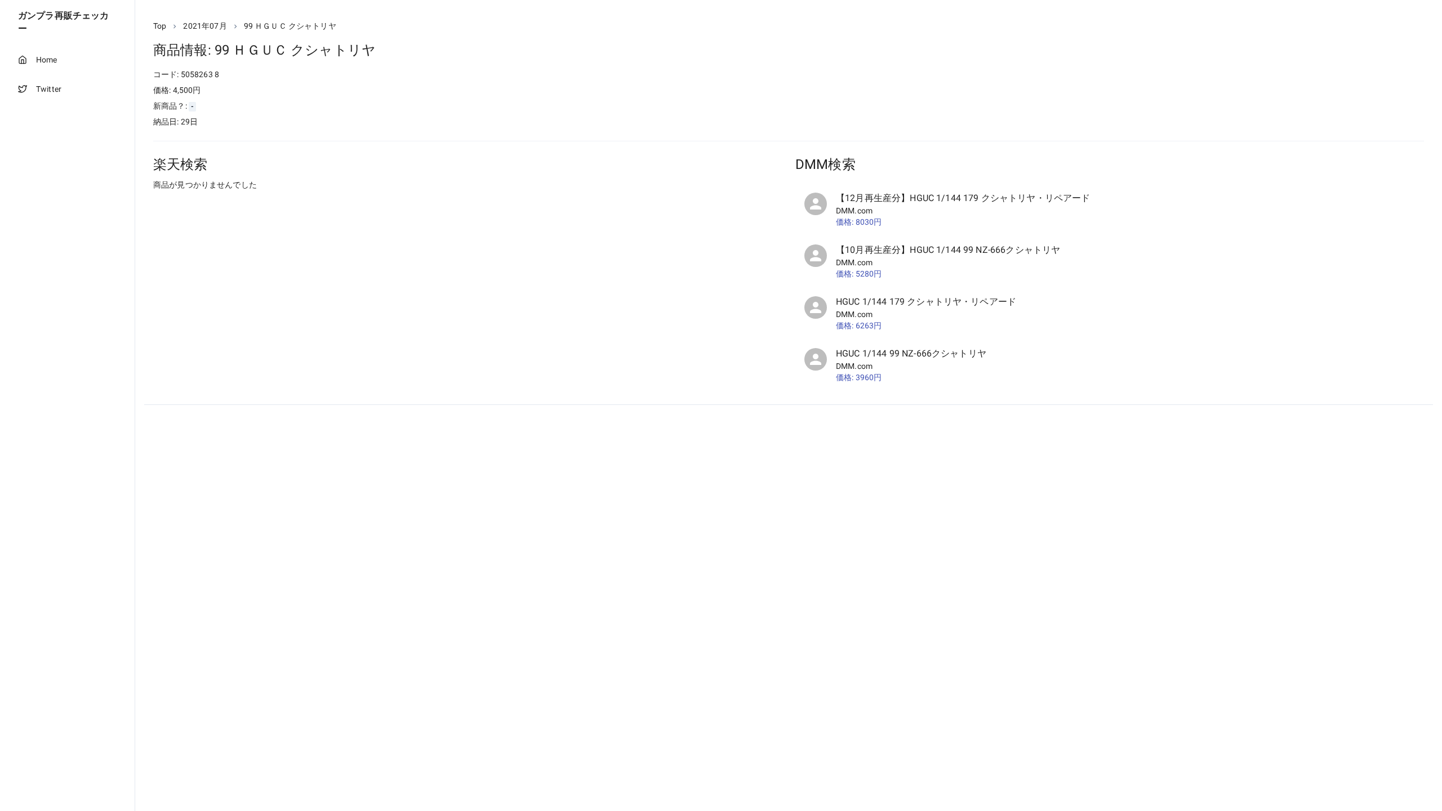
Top (159, 25)
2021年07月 (204, 25)
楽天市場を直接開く (203, 205)
